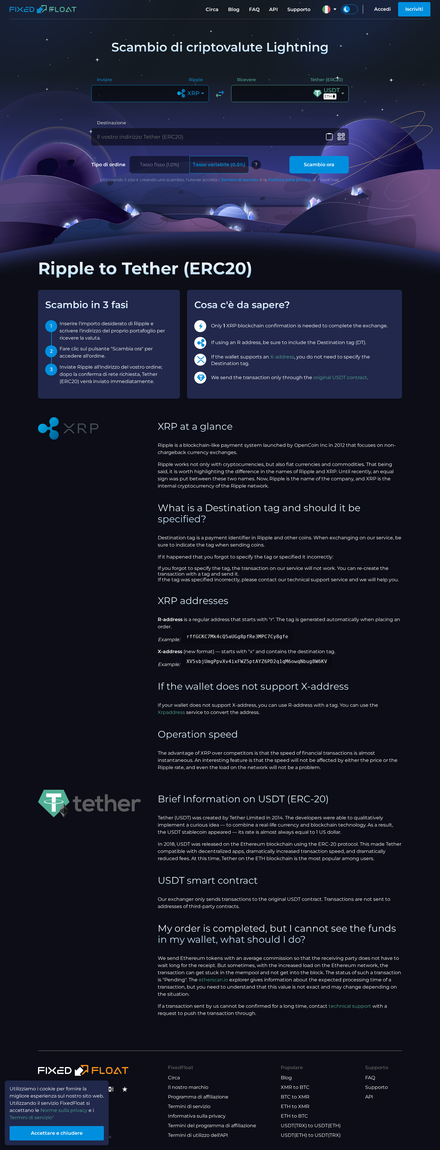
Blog (233, 9)
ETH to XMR (295, 1106)
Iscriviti (414, 9)
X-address (282, 357)
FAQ (254, 9)
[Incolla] (329, 137)
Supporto (298, 9)
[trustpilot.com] (124, 1089)
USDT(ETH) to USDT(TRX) (311, 1135)
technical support (350, 1006)
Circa (212, 9)
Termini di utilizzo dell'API (198, 1135)
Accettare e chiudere (57, 1133)
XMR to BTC (295, 1087)
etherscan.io (213, 980)
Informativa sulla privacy (197, 1116)
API (273, 9)
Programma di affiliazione (198, 1097)
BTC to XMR (295, 1097)
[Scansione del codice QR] (341, 137)
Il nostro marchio (188, 1087)
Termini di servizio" (32, 1117)
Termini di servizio (240, 179)
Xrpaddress (171, 712)
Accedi (382, 9)
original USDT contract (340, 377)
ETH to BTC (294, 1116)
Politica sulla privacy (289, 179)
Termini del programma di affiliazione (212, 1125)
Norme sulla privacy (63, 1110)
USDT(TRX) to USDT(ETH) (311, 1125)
